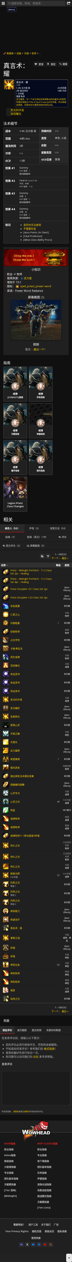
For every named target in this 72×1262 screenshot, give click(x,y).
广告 (56, 1224)
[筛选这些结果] (48, 556)
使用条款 (36, 1237)
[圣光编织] (6, 708)
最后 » (65, 558)
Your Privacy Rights (17, 1231)
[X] (27, 1244)
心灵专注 (15, 793)
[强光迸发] (6, 767)
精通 (67, 630)
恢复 (12, 810)
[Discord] (21, 1244)
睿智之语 (15, 937)
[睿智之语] (6, 938)
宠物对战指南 (44, 1184)
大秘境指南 (10, 1166)
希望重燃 (15, 759)
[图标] (9, 85)
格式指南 (49, 1049)
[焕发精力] (6, 911)
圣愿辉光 (15, 716)
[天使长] (6, 742)
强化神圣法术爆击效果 (22, 776)
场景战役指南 (44, 1190)
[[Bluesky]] (33, 1244)
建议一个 (38, 349)
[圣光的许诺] (6, 699)
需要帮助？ (19, 1224)
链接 (65, 64)
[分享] (68, 3)
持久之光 (15, 845)
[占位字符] (6, 640)
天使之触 (15, 733)
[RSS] (50, 1244)
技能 (19, 53)
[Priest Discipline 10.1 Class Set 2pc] (6, 589)
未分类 (67, 606)
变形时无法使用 (32, 224)
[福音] (6, 990)
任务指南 (42, 1172)
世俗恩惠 (15, 606)
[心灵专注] (6, 793)
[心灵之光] (6, 801)
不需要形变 (29, 228)
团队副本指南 (11, 1178)
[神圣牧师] (6, 973)
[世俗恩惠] (6, 606)
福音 (12, 990)
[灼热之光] (6, 884)
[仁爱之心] (6, 614)
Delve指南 (10, 1155)
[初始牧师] (6, 631)
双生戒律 (15, 657)
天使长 (13, 742)
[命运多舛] (6, 674)
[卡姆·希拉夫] (6, 648)
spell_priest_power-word (35, 286)
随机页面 (36, 1231)
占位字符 (15, 640)
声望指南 (42, 1178)
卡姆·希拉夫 (16, 648)
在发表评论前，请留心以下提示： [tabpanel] (30, 1074)
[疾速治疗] (6, 919)
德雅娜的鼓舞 (17, 784)
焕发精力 (15, 911)
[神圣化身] (6, 964)
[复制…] (42, 556)
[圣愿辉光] (6, 716)
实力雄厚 (15, 750)
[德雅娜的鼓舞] (6, 784)
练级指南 (9, 1161)
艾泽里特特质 (67, 844)
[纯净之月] (6, 998)
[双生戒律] (6, 657)
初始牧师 (15, 631)
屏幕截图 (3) (36, 297)
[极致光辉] (6, 875)
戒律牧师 (15, 818)
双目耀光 (16, 114)
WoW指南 (9, 1143)
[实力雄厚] (6, 750)
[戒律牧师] (6, 818)
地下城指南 (43, 1161)
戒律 (67, 667)
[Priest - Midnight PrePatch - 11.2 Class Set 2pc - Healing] (6, 572)
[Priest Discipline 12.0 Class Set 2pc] (6, 597)
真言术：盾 (16, 928)
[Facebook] (39, 1244)
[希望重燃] (6, 759)
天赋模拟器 (10, 1184)
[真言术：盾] (6, 928)
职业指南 (9, 1149)
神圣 (67, 735)
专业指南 (9, 1172)
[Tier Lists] (43, 1207)
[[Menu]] (3, 3)
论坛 (36, 1057)
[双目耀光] (6, 665)
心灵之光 (15, 801)
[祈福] (6, 947)
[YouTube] (44, 1244)
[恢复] (6, 810)
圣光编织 (15, 708)
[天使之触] (6, 733)
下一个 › (55, 558)
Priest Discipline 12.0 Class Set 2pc (29, 597)
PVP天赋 (67, 800)
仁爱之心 (15, 614)
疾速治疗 (15, 919)
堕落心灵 (15, 725)
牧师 (34, 53)
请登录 (16, 1111)
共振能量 (15, 623)
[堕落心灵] (6, 725)
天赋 (26, 53)
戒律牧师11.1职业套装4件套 (25, 835)
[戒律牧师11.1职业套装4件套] (6, 835)
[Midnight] (10, 1195)
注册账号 (26, 1111)
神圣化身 (15, 964)
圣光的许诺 (17, 110)
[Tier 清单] (10, 1190)
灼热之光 (15, 882)
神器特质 (67, 766)
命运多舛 (15, 674)
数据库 (10, 53)
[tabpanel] (36, 783)
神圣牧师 (15, 973)
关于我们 (46, 1224)
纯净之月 (15, 998)
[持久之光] (6, 845)
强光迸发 (15, 767)
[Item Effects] (66, 589)
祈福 (12, 947)
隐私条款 (62, 1231)
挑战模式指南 (44, 1196)
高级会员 (49, 1231)
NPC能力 (67, 810)
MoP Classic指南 (47, 1143)
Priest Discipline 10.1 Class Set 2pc (29, 589)
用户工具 (33, 1224)
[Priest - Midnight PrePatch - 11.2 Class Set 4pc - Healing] (6, 580)
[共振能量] (6, 623)
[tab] (12, 528)
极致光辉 (15, 873)
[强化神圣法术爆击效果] (6, 776)
